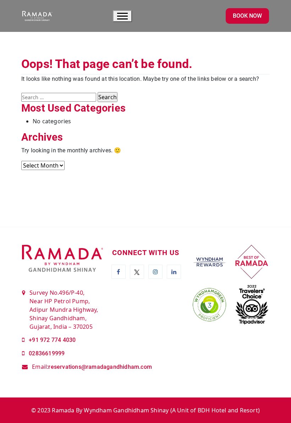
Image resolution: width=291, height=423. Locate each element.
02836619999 (47, 353)
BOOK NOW (247, 15)
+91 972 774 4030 (52, 340)
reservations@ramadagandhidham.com (100, 366)
